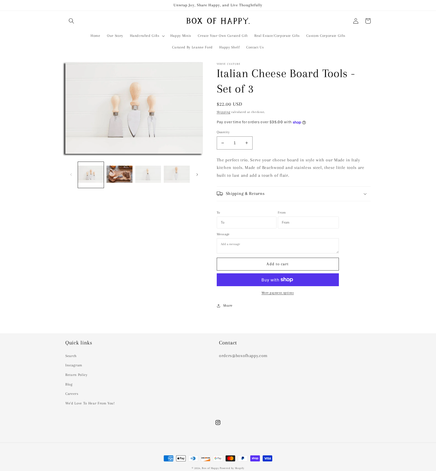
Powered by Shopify (232, 468)
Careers (71, 394)
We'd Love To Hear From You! (90, 403)
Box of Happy (210, 468)
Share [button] (228, 305)
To (218, 212)
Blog (69, 384)
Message (223, 234)
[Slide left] (70, 174)
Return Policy (76, 375)
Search (71, 356)
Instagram (73, 365)
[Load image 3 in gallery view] (148, 175)
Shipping (223, 112)
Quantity (223, 132)
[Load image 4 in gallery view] (177, 175)
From (282, 212)
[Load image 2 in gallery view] (119, 175)
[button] (71, 21)
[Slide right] (197, 174)
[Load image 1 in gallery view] (91, 175)
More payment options (278, 293)
